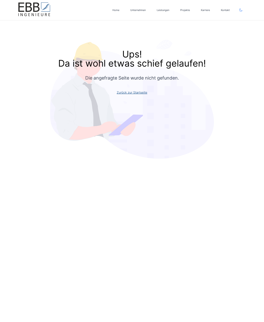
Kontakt (225, 10)
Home (115, 10)
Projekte (185, 10)
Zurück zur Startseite (132, 92)
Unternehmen (138, 10)
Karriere (205, 10)
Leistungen (163, 10)
